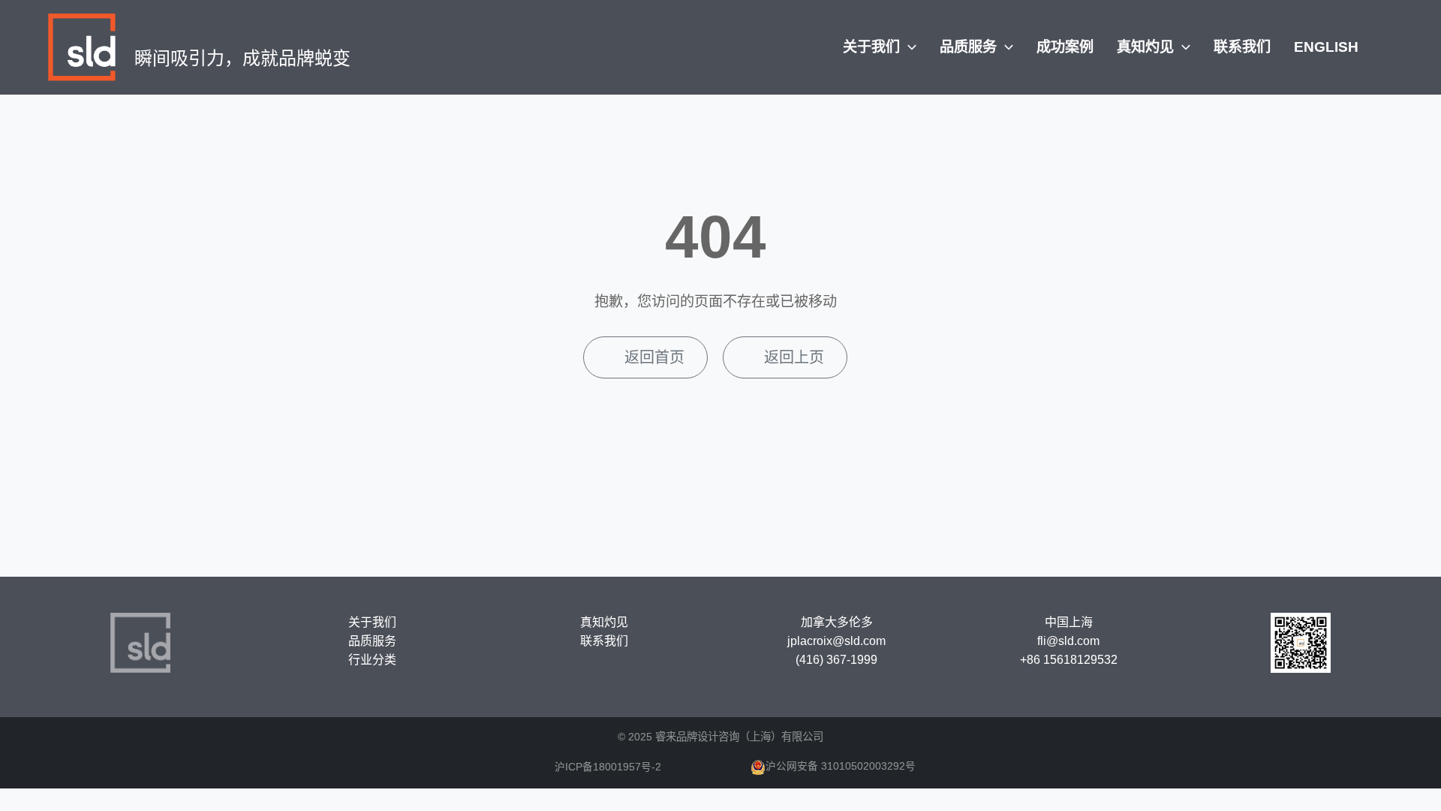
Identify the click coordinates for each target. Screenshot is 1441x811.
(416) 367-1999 (836, 659)
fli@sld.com (1068, 641)
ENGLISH (1326, 47)
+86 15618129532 (1069, 659)
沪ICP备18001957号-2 (608, 767)
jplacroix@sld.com (836, 641)
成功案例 (1065, 47)
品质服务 (970, 47)
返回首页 (654, 357)
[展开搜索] (1378, 45)
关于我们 (873, 47)
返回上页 (794, 357)
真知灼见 (1147, 47)
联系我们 (1242, 47)
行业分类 (372, 659)
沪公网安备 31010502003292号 (841, 766)
